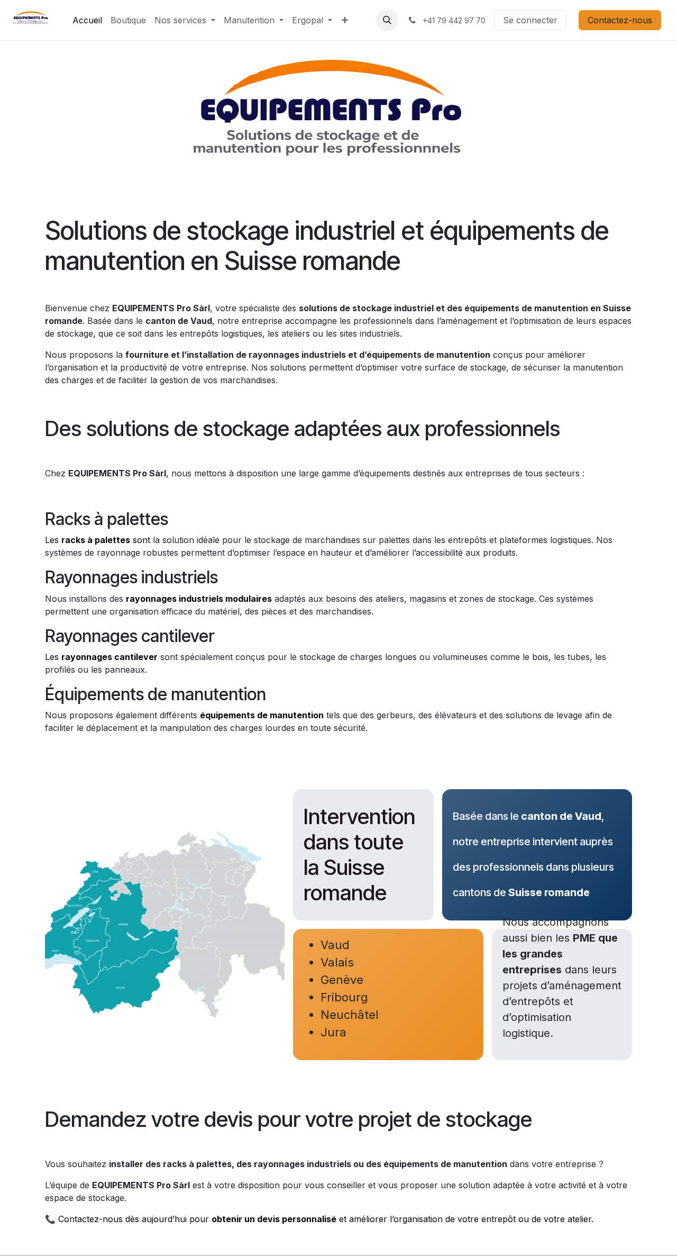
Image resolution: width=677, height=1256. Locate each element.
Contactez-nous (620, 20)
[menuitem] (87, 20)
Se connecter (530, 20)
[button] (387, 20)
